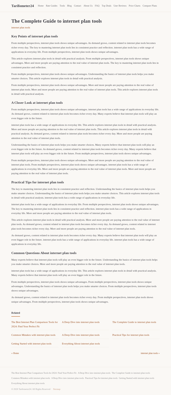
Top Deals (106, 6)
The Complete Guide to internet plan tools (134, 322)
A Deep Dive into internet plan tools (81, 322)
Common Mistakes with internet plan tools (33, 335)
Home (41, 6)
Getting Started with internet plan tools (31, 343)
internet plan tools (20, 27)
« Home (15, 353)
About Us (88, 6)
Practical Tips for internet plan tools (130, 335)
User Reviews (120, 6)
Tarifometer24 (22, 6)
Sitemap (56, 389)
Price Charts (134, 6)
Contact (77, 6)
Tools (62, 6)
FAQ (97, 6)
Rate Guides (51, 6)
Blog (69, 6)
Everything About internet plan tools (81, 343)
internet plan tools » (150, 353)
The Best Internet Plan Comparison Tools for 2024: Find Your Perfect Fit (43, 373)
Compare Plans (150, 6)
